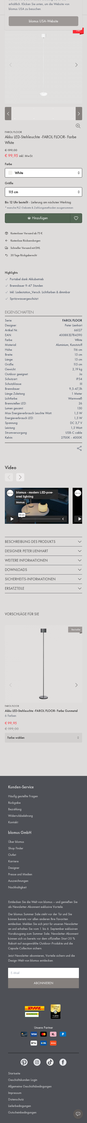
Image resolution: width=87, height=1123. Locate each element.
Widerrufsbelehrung (20, 816)
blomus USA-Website (43, 21)
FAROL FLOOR (13, 132)
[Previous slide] (8, 113)
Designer (13, 868)
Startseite (14, 1073)
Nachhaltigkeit (17, 887)
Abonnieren (43, 983)
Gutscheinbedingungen (22, 1112)
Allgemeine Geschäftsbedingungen (30, 1086)
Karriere (13, 861)
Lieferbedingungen (19, 1106)
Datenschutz (16, 1099)
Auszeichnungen (18, 881)
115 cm (13, 192)
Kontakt (13, 822)
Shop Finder (15, 848)
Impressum (14, 1093)
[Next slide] (79, 113)
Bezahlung (14, 809)
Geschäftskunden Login (22, 1080)
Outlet (12, 855)
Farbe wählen (15, 737)
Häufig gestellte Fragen (23, 796)
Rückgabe (14, 803)
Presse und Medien (20, 874)
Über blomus (16, 842)
